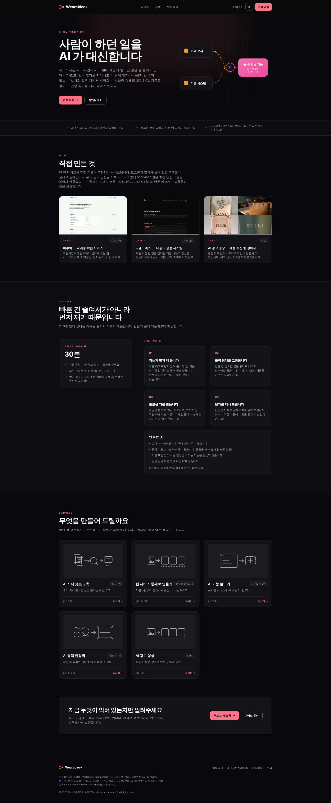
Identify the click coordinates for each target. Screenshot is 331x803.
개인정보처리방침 (237, 767)
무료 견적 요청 (222, 715)
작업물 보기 (95, 100)
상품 (157, 6)
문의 (269, 767)
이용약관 (217, 767)
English (237, 6)
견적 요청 (263, 6)
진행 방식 (172, 6)
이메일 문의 (252, 715)
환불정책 (257, 767)
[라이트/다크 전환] (249, 7)
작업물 (145, 6)
